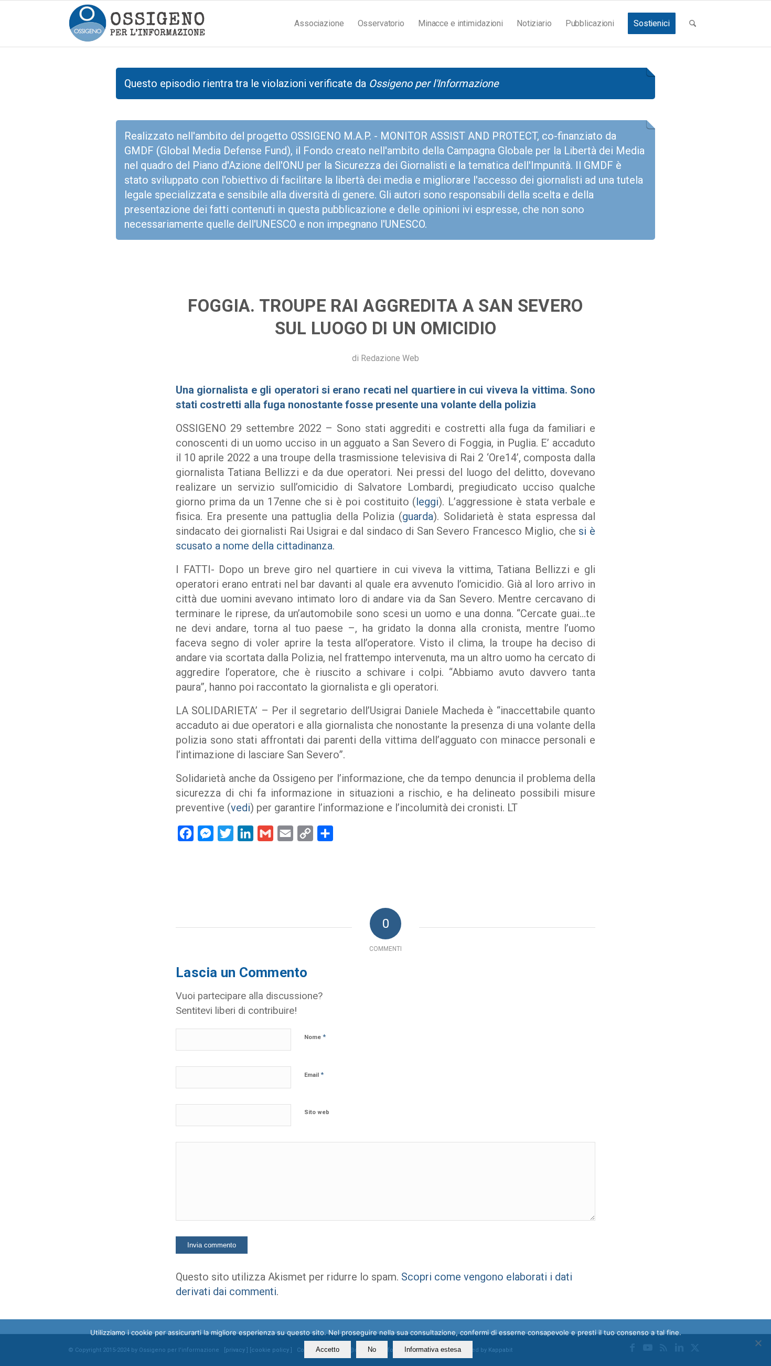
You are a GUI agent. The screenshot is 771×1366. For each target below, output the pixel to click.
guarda (417, 516)
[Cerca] (692, 24)
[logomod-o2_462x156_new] (136, 24)
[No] (758, 1343)
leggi (427, 501)
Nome (315, 1037)
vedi (240, 807)
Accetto (327, 1349)
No (372, 1349)
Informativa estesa (432, 1349)
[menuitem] (318, 24)
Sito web (316, 1112)
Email (314, 1074)
